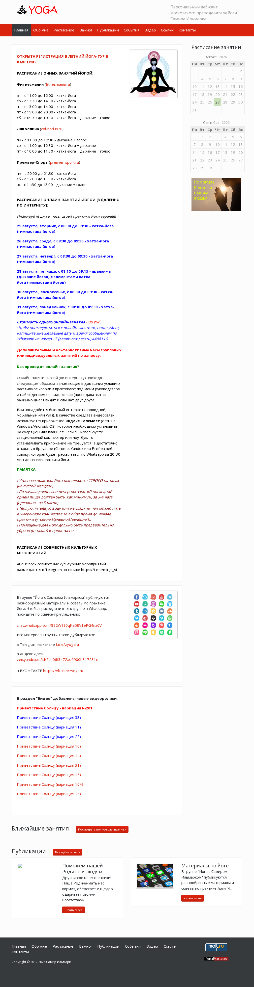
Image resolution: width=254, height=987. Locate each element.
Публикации (108, 29)
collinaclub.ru (51, 128)
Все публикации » (67, 852)
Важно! (85, 29)
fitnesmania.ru (58, 84)
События (131, 29)
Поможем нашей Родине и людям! (83, 868)
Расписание (64, 29)
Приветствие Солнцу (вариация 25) (49, 736)
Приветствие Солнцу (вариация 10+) (50, 784)
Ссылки (167, 29)
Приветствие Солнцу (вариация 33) (49, 717)
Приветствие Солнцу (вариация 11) (49, 727)
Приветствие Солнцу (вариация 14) (49, 755)
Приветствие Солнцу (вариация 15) (49, 774)
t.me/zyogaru (67, 644)
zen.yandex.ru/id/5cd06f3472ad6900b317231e (57, 659)
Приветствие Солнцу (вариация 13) (49, 793)
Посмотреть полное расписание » (102, 829)
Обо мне (41, 29)
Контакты (187, 29)
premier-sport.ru (64, 162)
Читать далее (73, 910)
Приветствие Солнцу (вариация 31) (49, 765)
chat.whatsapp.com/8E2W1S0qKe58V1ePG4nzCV (59, 625)
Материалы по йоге (205, 865)
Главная (21, 29)
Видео (150, 29)
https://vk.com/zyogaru (63, 670)
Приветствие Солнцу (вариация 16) (49, 746)
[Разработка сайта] (216, 958)
